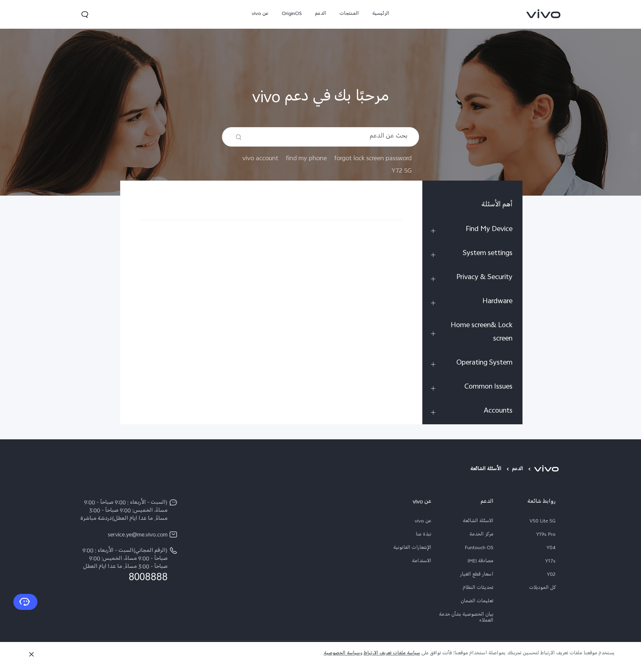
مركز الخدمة (481, 535)
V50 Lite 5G (542, 522)
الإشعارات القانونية (412, 548)
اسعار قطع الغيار (476, 575)
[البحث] (238, 137)
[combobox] (320, 137)
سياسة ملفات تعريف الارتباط (392, 654)
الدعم (320, 14)
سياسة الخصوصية (342, 654)
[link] (543, 13)
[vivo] (547, 469)
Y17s (550, 562)
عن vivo (260, 14)
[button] (84, 14)
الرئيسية (380, 14)
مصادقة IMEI (480, 562)
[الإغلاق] (31, 654)
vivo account (260, 158)
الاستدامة (421, 562)
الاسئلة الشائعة (478, 522)
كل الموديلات (542, 589)
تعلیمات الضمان (477, 602)
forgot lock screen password (373, 158)
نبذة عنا (423, 535)
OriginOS (292, 14)
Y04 (551, 548)
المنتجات (349, 14)
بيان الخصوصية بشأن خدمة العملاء (466, 618)
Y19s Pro (546, 535)
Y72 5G (402, 171)
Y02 (551, 575)
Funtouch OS (479, 548)
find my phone (306, 158)
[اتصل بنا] (25, 602)
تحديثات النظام (478, 589)
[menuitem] (472, 207)
